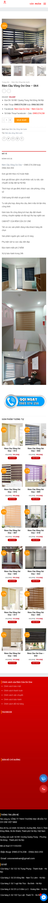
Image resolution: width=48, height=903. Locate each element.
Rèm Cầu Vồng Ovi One (12, 165)
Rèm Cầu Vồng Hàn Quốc (21, 82)
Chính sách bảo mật (12, 686)
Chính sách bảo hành (13, 699)
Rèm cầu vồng (10, 133)
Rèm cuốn (19, 133)
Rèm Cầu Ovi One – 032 (35, 654)
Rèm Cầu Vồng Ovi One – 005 (36, 613)
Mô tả (4, 154)
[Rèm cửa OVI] (10, 3)
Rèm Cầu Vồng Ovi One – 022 (36, 572)
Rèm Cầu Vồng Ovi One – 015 (12, 490)
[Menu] (44, 4)
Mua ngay (22, 120)
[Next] (42, 41)
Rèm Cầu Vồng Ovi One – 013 (12, 449)
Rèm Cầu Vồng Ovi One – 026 (12, 654)
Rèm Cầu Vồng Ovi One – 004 (36, 449)
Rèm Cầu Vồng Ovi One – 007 (12, 531)
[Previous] (6, 41)
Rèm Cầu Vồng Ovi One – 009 (36, 490)
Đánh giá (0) (7, 159)
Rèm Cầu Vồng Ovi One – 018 (36, 531)
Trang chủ (5, 82)
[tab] (24, 153)
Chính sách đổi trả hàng (14, 704)
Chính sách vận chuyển (13, 695)
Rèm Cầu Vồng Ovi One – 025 (12, 572)
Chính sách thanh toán (13, 690)
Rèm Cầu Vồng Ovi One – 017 (12, 613)
